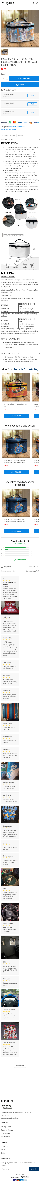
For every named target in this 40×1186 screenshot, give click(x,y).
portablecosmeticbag (8, 129)
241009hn (12, 127)
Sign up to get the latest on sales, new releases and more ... (18, 1164)
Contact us (4, 1146)
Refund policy (5, 1137)
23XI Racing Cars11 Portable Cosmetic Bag (15, 405)
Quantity (4, 74)
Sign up (34, 1169)
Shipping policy (6, 1133)
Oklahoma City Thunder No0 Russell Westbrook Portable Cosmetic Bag (14, 461)
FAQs (3, 1150)
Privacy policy (6, 1127)
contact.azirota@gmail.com (10, 1118)
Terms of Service (7, 1130)
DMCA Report (15, 1177)
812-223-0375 (6, 1115)
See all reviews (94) (20, 544)
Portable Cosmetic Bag (26, 369)
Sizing (3, 1153)
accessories (21, 127)
